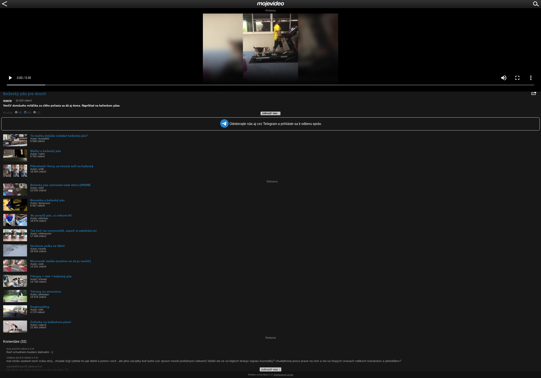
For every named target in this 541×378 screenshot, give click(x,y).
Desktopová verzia (283, 374)
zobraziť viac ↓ (271, 113)
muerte (7, 100)
